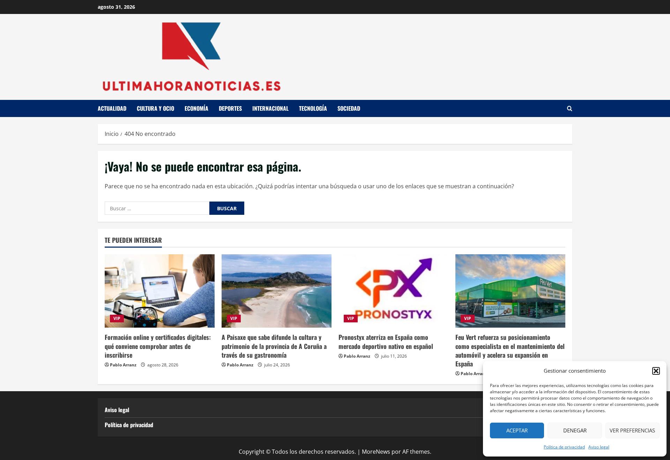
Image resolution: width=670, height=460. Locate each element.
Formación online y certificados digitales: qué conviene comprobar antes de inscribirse (158, 346)
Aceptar (517, 430)
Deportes (230, 108)
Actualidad (112, 108)
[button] (656, 370)
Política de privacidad (564, 447)
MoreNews (376, 451)
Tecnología (313, 108)
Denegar (575, 430)
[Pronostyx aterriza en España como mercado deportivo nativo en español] (393, 291)
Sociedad (348, 108)
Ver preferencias (632, 430)
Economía (196, 108)
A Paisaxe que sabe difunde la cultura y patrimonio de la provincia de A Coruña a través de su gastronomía (274, 346)
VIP (116, 318)
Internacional (270, 108)
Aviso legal (598, 447)
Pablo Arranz (123, 365)
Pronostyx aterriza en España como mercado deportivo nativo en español (385, 341)
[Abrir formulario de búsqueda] (569, 108)
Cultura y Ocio (155, 108)
